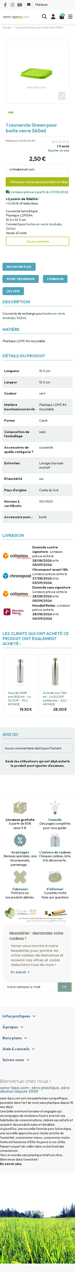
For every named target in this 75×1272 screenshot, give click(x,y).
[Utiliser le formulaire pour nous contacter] (29, 4)
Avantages (20, 852)
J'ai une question (37, 241)
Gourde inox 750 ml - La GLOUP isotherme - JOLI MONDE (55, 698)
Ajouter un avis (58, 150)
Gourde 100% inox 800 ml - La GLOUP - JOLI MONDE (19, 698)
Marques (41, 4)
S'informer (55, 889)
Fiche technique (21, 279)
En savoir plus (19, 267)
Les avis (13, 291)
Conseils (55, 820)
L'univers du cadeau (55, 852)
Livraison (55, 279)
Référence (12, 140)
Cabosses (20, 889)
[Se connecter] (53, 17)
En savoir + (20, 972)
